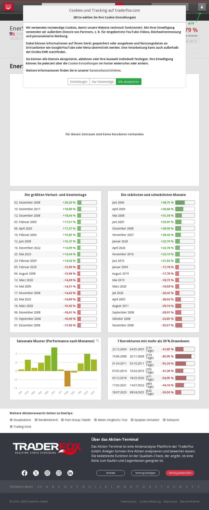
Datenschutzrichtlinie (105, 70)
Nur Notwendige (103, 82)
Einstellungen (78, 82)
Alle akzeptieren (128, 82)
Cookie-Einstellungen (83, 63)
